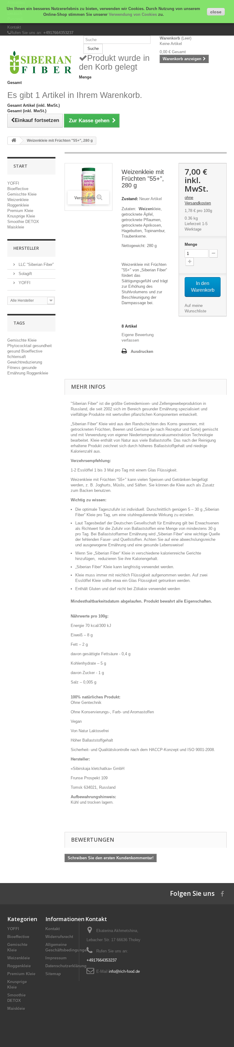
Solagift (24, 273)
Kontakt (14, 27)
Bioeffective (17, 188)
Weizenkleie (18, 199)
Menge (191, 244)
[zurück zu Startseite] (14, 140)
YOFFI (13, 183)
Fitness (14, 367)
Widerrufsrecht (59, 936)
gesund (14, 351)
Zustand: (130, 199)
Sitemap (53, 974)
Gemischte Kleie (22, 194)
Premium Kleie (20, 210)
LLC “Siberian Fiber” (35, 264)
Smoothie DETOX (23, 221)
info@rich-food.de (124, 971)
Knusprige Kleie (21, 216)
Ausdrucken (142, 351)
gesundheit (42, 345)
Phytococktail (20, 345)
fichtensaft (16, 356)
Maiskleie (15, 227)
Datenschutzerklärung (66, 966)
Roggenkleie (18, 205)
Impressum (56, 958)
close (216, 11)
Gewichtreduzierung (24, 362)
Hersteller (26, 248)
